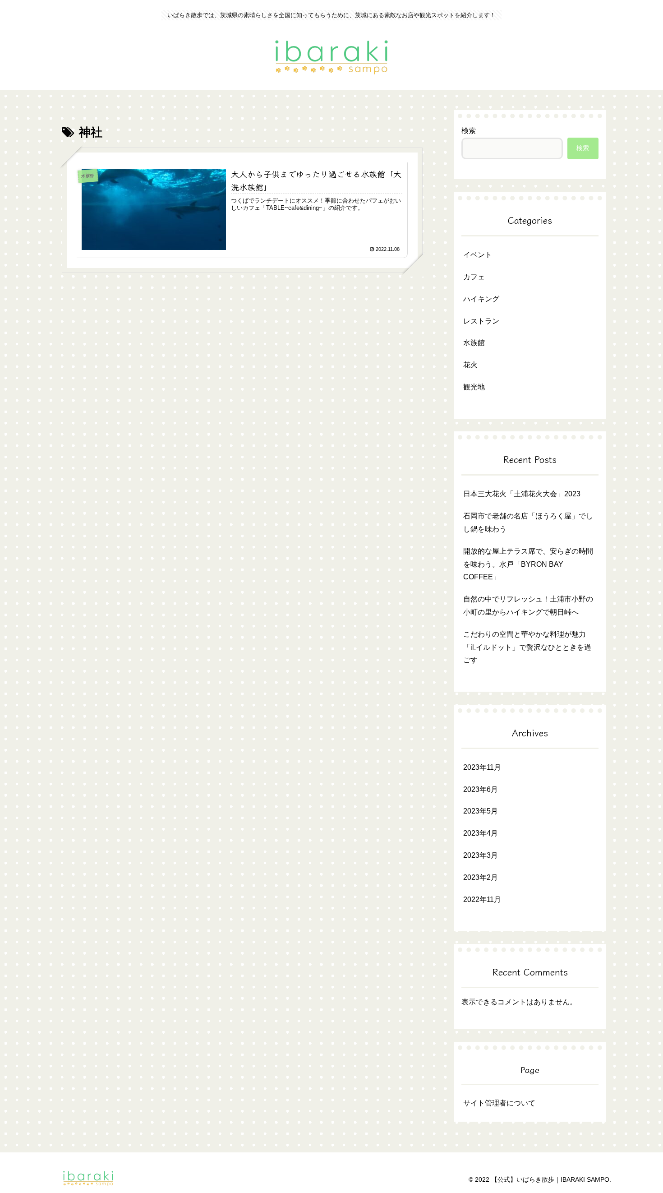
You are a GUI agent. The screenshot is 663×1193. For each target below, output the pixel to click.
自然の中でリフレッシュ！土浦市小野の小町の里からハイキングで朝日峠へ (528, 605)
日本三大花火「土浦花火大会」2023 (521, 494)
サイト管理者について (499, 1103)
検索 (468, 130)
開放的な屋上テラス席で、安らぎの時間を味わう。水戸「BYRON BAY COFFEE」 (528, 564)
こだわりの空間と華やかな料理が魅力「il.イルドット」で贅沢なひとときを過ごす (527, 647)
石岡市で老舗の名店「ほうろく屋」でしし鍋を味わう (528, 522)
